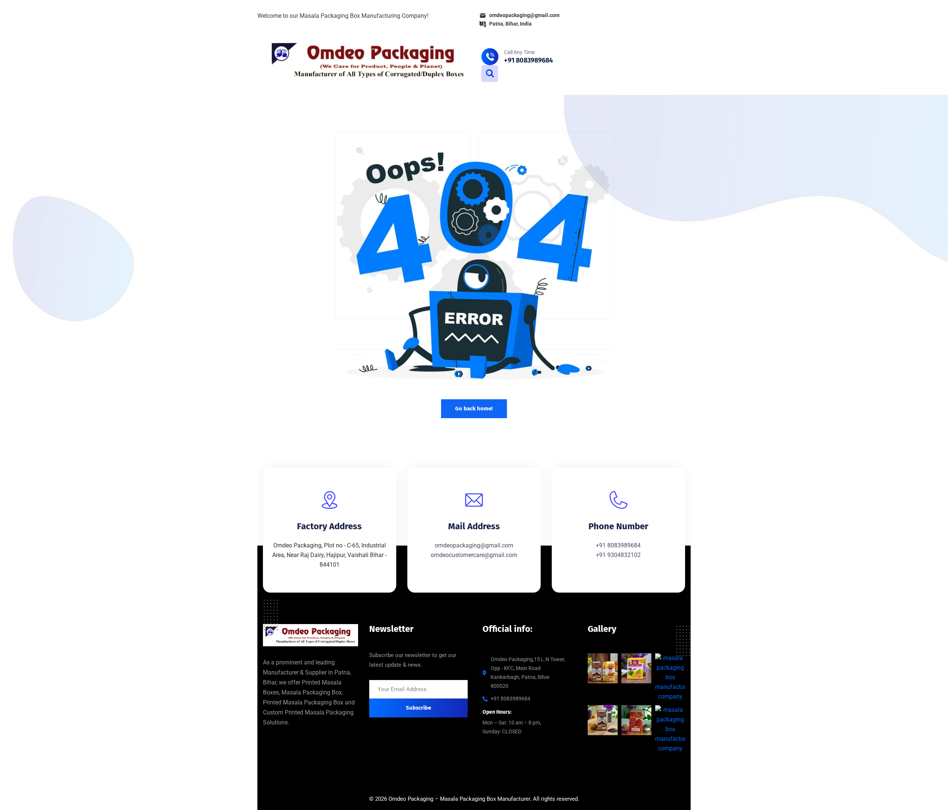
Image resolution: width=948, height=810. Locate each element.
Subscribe (418, 707)
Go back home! (474, 408)
